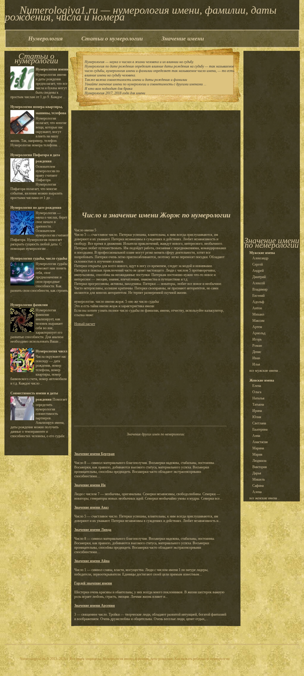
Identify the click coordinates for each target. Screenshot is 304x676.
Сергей (257, 264)
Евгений (258, 296)
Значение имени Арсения (94, 605)
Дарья (256, 473)
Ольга (256, 392)
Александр (260, 258)
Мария (257, 454)
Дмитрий (259, 277)
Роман (257, 346)
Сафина (258, 486)
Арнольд (258, 333)
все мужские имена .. (265, 370)
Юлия (256, 417)
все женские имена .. (264, 498)
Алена (257, 492)
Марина (258, 448)
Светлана (259, 423)
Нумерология (45, 38)
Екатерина (259, 429)
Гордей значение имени (93, 583)
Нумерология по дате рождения (35, 208)
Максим (258, 321)
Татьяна (258, 404)
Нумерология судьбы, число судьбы (38, 258)
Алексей (258, 283)
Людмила (259, 461)
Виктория (259, 467)
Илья (256, 364)
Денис (256, 352)
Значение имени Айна (92, 561)
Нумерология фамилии (29, 305)
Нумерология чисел (51, 351)
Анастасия (260, 442)
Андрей (258, 271)
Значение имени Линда (92, 530)
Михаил (258, 314)
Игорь (257, 339)
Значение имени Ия (90, 485)
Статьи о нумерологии (112, 38)
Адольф (258, 302)
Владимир (259, 289)
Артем (257, 327)
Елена (256, 386)
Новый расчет (84, 324)
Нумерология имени (52, 69)
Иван (256, 358)
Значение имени (183, 38)
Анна (256, 436)
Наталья (258, 398)
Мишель (258, 479)
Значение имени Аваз (91, 507)
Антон (257, 308)
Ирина (257, 411)
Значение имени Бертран (94, 454)
